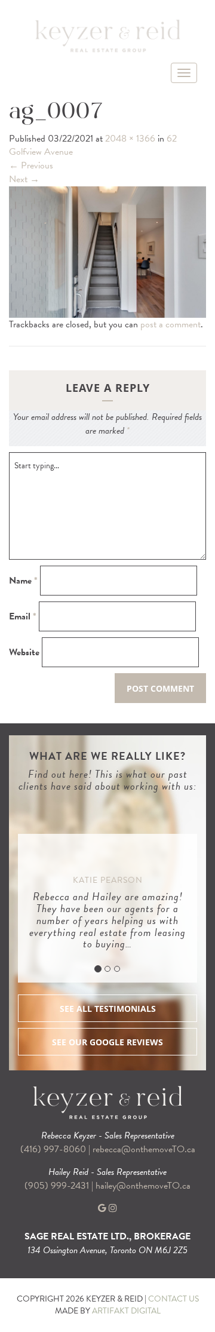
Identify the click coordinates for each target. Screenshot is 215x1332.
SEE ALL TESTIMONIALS (108, 1008)
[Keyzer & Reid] (107, 35)
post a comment (170, 324)
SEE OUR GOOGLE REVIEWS (107, 1042)
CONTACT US (173, 1299)
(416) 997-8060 (53, 1149)
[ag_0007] (107, 251)
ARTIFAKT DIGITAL (126, 1311)
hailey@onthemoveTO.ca (143, 1185)
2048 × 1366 (130, 138)
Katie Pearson (108, 880)
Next (24, 179)
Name (23, 581)
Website (24, 652)
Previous (31, 165)
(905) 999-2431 (57, 1185)
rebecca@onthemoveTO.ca (144, 1149)
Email (22, 617)
